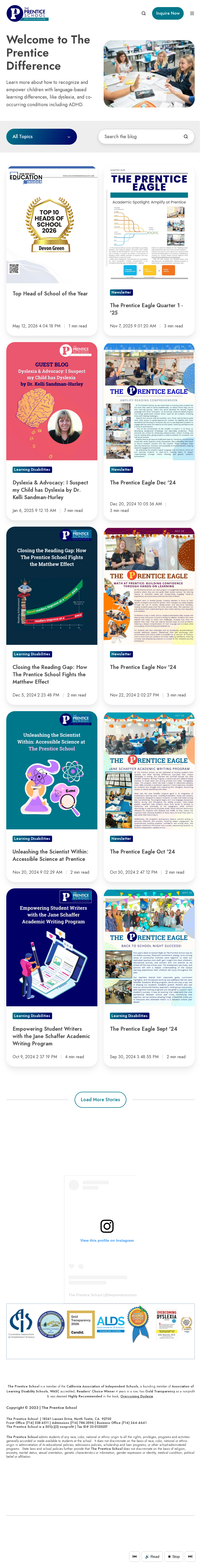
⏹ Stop (174, 1556)
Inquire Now (168, 13)
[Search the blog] (185, 136)
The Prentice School (85, 1295)
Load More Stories (100, 1099)
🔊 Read (152, 1556)
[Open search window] (143, 13)
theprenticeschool (122, 1295)
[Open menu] (192, 13)
